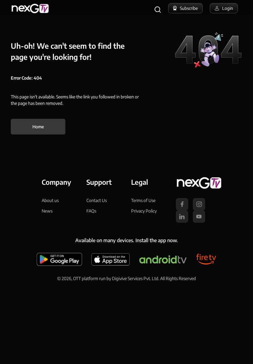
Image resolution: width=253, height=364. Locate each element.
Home (38, 126)
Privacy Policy (144, 210)
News (47, 210)
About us (50, 200)
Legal (139, 182)
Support (99, 182)
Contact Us (96, 200)
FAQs (91, 210)
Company (56, 182)
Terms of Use (143, 200)
